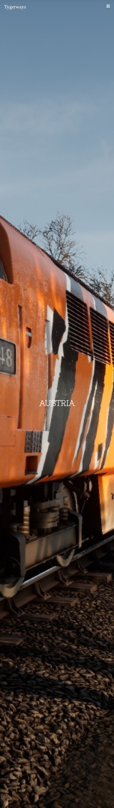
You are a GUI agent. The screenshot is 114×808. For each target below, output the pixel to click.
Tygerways (15, 7)
